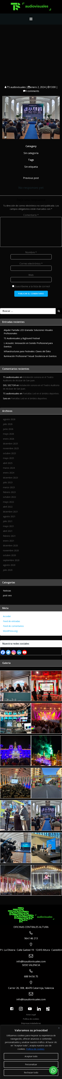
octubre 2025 (9, 453)
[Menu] (31, 19)
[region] (31, 1052)
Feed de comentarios (13, 626)
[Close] (59, 1028)
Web (31, 275)
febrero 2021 (9, 535)
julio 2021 (7, 521)
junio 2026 (8, 429)
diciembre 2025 (10, 443)
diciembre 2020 (10, 545)
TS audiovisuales (16, 87)
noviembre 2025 (11, 448)
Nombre (31, 252)
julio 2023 (7, 482)
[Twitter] (8, 652)
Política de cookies (35, 1049)
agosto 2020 (9, 565)
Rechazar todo (31, 1072)
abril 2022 (7, 506)
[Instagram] (13, 652)
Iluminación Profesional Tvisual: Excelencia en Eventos (30, 356)
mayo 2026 (8, 433)
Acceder (7, 616)
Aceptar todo (31, 1056)
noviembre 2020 (11, 550)
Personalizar (31, 1064)
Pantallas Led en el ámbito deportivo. (41, 393)
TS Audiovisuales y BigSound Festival (22, 338)
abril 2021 (7, 531)
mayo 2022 (8, 501)
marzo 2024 (9, 467)
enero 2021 (8, 540)
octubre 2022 (9, 496)
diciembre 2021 (10, 511)
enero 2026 (8, 438)
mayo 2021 (8, 526)
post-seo (7, 595)
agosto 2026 (9, 419)
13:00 (53, 87)
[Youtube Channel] (24, 652)
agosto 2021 (9, 516)
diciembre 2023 (10, 477)
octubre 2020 (9, 555)
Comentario (31, 215)
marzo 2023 (9, 487)
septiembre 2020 (11, 560)
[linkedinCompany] (19, 652)
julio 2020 (7, 570)
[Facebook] (2, 652)
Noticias (7, 590)
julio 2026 (7, 424)
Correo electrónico (31, 263)
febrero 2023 (9, 492)
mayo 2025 (8, 458)
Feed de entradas (11, 621)
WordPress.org (10, 631)
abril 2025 (7, 463)
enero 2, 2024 (37, 87)
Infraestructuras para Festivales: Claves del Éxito (27, 351)
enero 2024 (8, 472)
